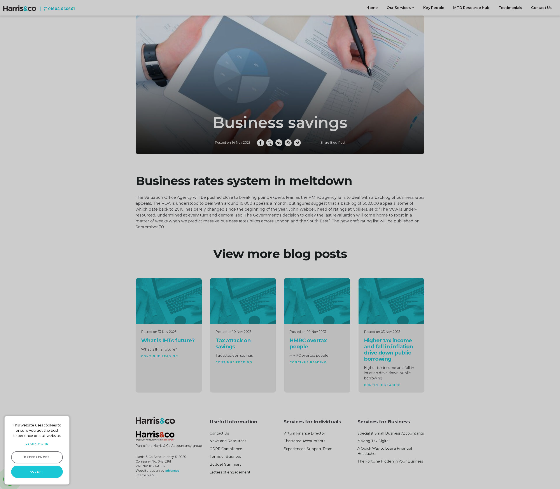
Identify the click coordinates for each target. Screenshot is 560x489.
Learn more (37, 443)
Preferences (37, 457)
